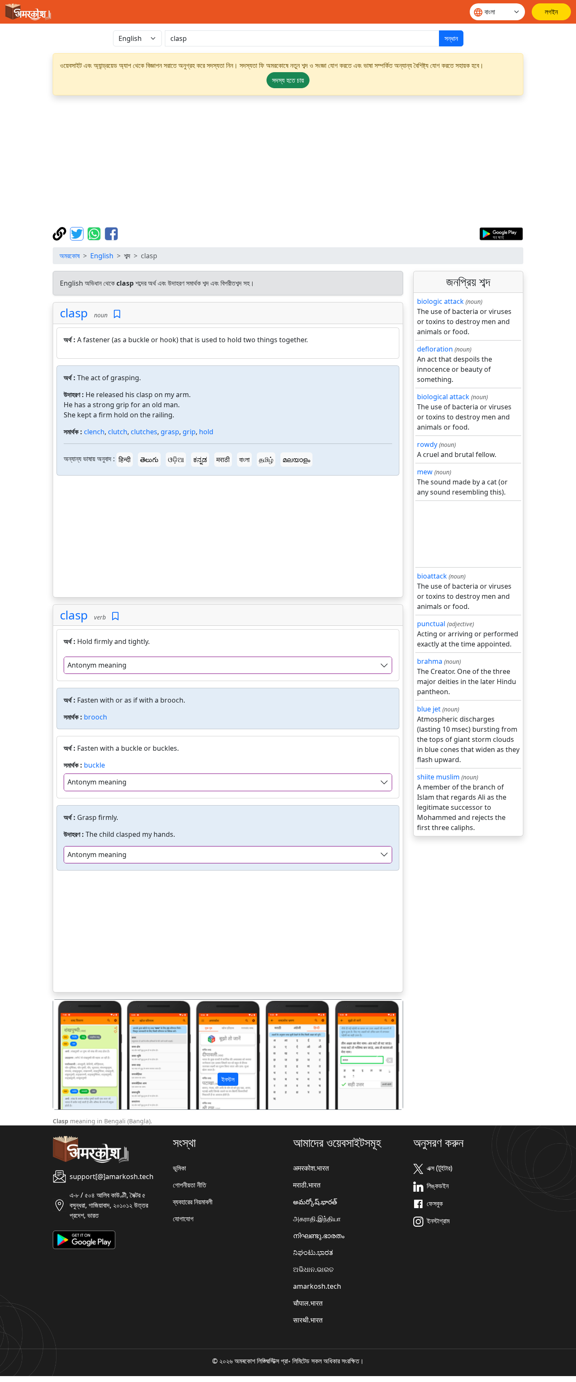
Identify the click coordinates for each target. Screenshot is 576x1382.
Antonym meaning (97, 665)
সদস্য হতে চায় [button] (288, 80)
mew (425, 471)
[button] (79, 1054)
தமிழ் (266, 459)
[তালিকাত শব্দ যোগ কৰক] (117, 314)
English (101, 255)
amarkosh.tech (317, 1286)
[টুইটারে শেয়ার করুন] (78, 233)
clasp (74, 313)
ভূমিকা (179, 1168)
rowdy (427, 444)
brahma (429, 661)
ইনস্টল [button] (227, 1079)
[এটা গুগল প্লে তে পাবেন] (501, 233)
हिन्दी (124, 459)
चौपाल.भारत (308, 1303)
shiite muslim (438, 777)
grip (189, 431)
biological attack (443, 396)
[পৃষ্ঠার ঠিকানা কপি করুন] (60, 233)
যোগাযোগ (183, 1218)
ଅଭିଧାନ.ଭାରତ (313, 1269)
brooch (95, 717)
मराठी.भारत (306, 1185)
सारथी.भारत (308, 1320)
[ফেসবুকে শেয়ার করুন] (111, 233)
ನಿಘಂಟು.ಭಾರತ (313, 1252)
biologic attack (440, 301)
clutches (144, 431)
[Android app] (84, 1239)
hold (206, 431)
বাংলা (244, 459)
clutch (117, 431)
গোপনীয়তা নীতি (189, 1185)
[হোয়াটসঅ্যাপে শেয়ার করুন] (95, 233)
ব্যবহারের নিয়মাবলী (193, 1201)
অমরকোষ (69, 255)
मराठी (223, 459)
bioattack (432, 576)
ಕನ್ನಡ (200, 459)
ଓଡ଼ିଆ (176, 459)
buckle (94, 765)
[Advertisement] (288, 161)
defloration (435, 349)
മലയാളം (296, 459)
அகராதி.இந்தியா (317, 1218)
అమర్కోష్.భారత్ (315, 1201)
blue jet (429, 709)
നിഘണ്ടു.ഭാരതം (319, 1235)
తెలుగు (149, 459)
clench (94, 431)
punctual (431, 623)
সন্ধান (451, 38)
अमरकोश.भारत (311, 1168)
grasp (170, 431)
